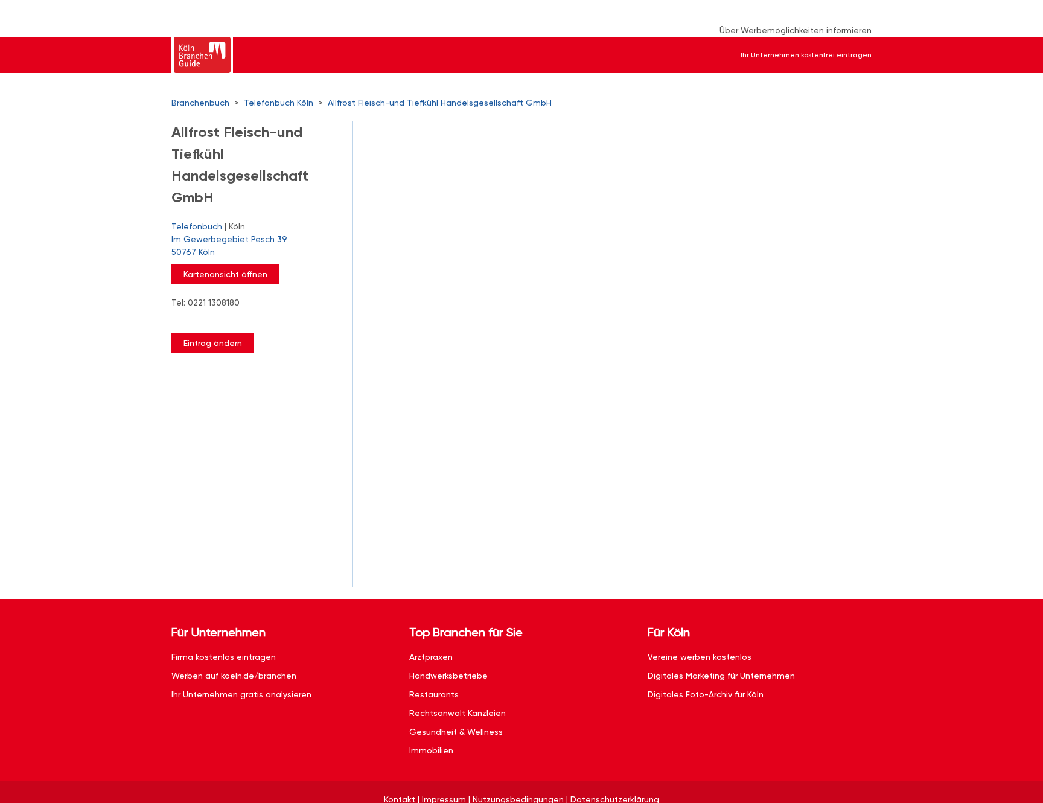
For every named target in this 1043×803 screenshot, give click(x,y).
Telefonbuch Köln (278, 102)
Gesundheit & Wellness (456, 732)
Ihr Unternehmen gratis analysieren (241, 694)
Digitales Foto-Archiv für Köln (706, 694)
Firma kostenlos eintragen (223, 657)
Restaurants (434, 694)
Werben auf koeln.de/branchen (233, 675)
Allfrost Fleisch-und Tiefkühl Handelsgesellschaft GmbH (440, 102)
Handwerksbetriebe (448, 675)
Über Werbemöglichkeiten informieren (795, 30)
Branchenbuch (200, 102)
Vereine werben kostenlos (699, 657)
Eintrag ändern (212, 343)
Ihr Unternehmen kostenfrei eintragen (806, 55)
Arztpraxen (431, 657)
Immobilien (431, 750)
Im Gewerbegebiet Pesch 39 (229, 245)
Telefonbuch (196, 226)
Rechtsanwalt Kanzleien (457, 713)
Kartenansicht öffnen (225, 274)
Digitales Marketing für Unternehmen (721, 675)
